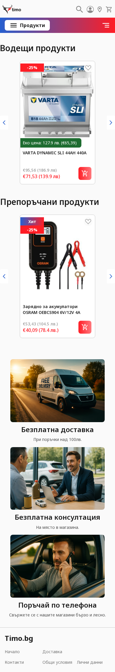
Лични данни (90, 662)
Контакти (14, 662)
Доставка (52, 651)
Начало (12, 651)
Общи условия (57, 662)
